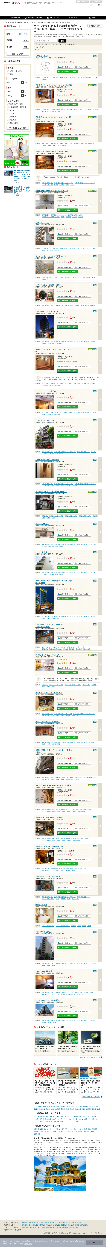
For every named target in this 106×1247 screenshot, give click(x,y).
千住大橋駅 (45, 385)
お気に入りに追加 (83, 67)
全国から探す (24, 34)
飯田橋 (85, 1106)
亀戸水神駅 (50, 250)
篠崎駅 (56, 185)
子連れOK (87, 1119)
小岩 (35, 1106)
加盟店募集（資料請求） (50, 1233)
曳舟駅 (94, 277)
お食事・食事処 (39, 1119)
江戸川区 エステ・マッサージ (59, 215)
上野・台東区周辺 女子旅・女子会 (81, 809)
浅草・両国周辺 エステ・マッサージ (52, 994)
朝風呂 (41, 1121)
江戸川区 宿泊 (45, 77)
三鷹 (98, 1109)
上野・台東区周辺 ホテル (63, 926)
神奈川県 (25, 1222)
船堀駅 (62, 217)
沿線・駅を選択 (17, 54)
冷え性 (36, 1121)
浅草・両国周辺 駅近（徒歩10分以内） (65, 341)
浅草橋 (62, 1106)
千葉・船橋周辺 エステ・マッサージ (85, 183)
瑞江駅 (67, 185)
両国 (57, 1106)
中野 (67, 1109)
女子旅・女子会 (78, 1119)
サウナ (66, 1116)
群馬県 (47, 1222)
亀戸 (48, 1106)
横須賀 (32, 1227)
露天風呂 (48, 1119)
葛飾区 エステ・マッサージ (72, 143)
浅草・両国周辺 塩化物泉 (66, 868)
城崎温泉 (42, 1225)
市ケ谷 (91, 1106)
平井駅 (50, 145)
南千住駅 (70, 305)
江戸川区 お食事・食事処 (58, 109)
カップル (69, 1119)
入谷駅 (73, 870)
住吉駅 (43, 518)
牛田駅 (51, 385)
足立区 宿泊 (45, 383)
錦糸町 (53, 1106)
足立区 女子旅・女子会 (66, 412)
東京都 (52, 1222)
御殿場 (52, 1227)
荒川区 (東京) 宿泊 (47, 647)
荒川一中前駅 (92, 305)
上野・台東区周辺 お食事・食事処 (51, 811)
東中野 (63, 1109)
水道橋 (80, 1106)
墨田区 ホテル (86, 685)
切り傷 (76, 1121)
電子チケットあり (43, 44)
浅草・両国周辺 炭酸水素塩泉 (50, 868)
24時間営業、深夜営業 (52, 1121)
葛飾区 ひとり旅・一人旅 (56, 143)
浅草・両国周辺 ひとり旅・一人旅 (63, 777)
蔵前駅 (84, 926)
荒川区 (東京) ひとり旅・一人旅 (75, 647)
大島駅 (43, 250)
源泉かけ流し (14, 123)
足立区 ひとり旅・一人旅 (56, 383)
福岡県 (79, 1222)
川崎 (27, 1227)
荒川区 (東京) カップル (59, 647)
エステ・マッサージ (58, 1119)
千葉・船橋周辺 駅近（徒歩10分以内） (85, 484)
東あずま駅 (56, 145)
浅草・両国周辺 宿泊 (47, 305)
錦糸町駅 (95, 516)
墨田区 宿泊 (45, 277)
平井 (44, 1106)
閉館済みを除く (70, 44)
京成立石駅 (63, 145)
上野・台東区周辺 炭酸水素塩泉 (50, 838)
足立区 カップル (53, 412)
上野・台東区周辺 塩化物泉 (68, 838)
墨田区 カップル (53, 277)
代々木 (48, 1109)
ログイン (93, 5)
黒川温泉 (71, 1225)
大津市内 (72, 1227)
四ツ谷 (96, 1106)
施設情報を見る (65, 67)
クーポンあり (57, 44)
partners (42, 1241)
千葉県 (36, 1222)
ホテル (94, 1116)
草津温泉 (25, 1225)
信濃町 (36, 1109)
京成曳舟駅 (45, 279)
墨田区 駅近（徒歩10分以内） (73, 685)
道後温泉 (64, 1225)
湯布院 (77, 1225)
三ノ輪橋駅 (84, 305)
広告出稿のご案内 (65, 1233)
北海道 (63, 1222)
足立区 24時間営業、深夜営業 (80, 383)
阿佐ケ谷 (78, 1109)
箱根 (30, 1225)
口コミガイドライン (79, 1233)
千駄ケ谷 (42, 1109)
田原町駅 (68, 715)
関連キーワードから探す (12, 1230)
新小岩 (40, 1106)
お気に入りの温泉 (82, 2)
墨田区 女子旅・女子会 (71, 516)
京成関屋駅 (57, 385)
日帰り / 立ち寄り (15, 71)
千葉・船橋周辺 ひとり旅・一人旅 (63, 183)
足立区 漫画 (68, 383)
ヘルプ (90, 1233)
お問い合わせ (98, 1233)
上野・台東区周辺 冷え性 (49, 840)
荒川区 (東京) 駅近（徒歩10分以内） (52, 649)
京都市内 (65, 1227)
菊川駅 (48, 518)
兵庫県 (41, 1222)
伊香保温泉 (56, 1225)
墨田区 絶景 (63, 277)
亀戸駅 (53, 518)
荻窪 (83, 1109)
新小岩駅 (44, 145)
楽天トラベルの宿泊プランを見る (67, 71)
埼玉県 (31, 1222)
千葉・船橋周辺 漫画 (47, 185)
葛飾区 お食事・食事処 (87, 143)
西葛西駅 (80, 217)
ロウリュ (94, 1119)
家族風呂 (12, 120)
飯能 (47, 1227)
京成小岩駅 (88, 77)
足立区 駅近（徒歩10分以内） (82, 412)
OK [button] (94, 1242)
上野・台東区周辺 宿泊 (48, 809)
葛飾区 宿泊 (45, 143)
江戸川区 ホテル (74, 77)
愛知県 (74, 1222)
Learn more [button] (28, 1244)
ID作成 (100, 5)
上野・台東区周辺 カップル (63, 809)
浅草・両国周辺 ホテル (60, 305)
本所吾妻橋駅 (87, 277)
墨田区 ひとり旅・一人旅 (56, 516)
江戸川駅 (94, 77)
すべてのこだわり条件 (17, 128)
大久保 (57, 1109)
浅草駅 (57, 715)
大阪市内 (58, 1227)
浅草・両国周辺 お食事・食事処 (63, 714)
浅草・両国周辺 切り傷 (48, 870)
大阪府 (57, 1222)
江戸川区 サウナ (84, 248)
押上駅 (80, 277)
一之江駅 (74, 217)
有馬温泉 (35, 1225)
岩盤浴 (71, 1121)
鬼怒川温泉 (84, 1225)
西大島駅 (56, 250)
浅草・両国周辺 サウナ (48, 899)
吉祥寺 (94, 1109)
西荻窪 (88, 1109)
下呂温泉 (49, 1225)
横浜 (23, 1227)
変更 (25, 40)
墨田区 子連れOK (72, 277)
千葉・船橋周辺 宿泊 (47, 183)
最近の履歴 (96, 2)
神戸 (77, 1227)
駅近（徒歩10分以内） (41, 1116)
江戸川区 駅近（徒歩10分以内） (60, 77)
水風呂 (88, 1116)
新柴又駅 (44, 79)
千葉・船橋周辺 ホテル (48, 486)
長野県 (68, 1222)
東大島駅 (68, 217)
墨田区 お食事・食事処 (85, 516)
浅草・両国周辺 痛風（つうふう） (63, 992)
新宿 (52, 1109)
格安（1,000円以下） (56, 1116)
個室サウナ (64, 1121)
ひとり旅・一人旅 (75, 1116)
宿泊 (84, 1116)
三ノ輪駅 (77, 305)
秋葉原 (68, 1106)
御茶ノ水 (74, 1106)
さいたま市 (41, 1227)
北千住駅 (92, 383)
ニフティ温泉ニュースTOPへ (91, 1097)
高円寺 (72, 1109)
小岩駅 (82, 77)
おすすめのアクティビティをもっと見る (88, 1057)
